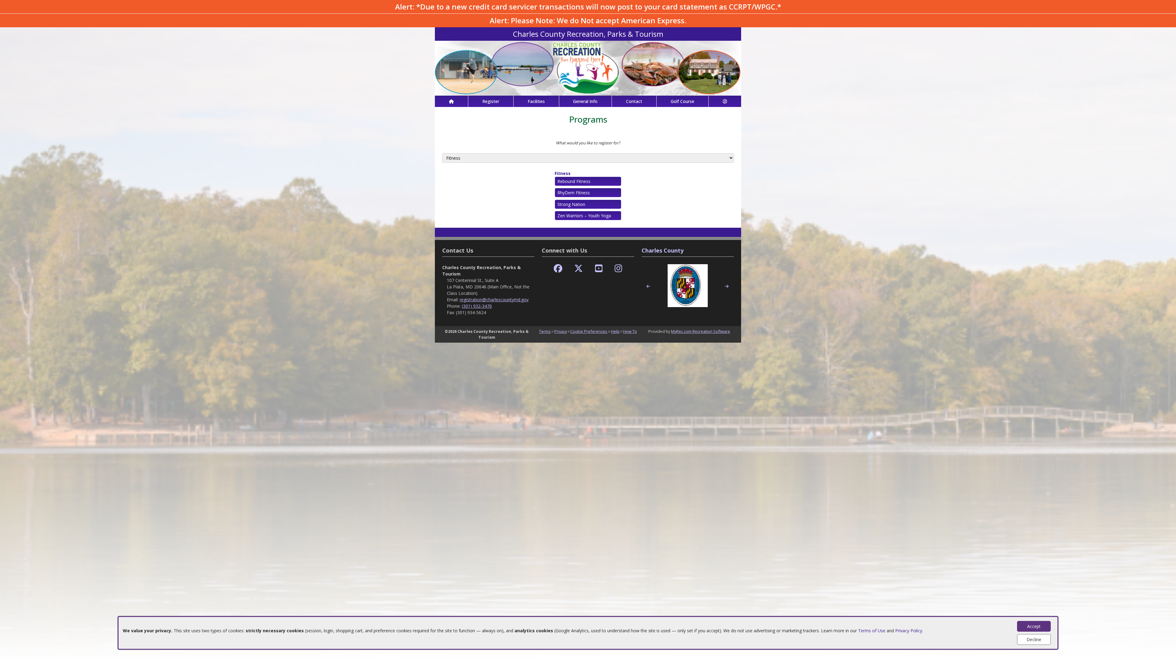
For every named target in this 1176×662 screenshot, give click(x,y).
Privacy (560, 331)
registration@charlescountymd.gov (494, 299)
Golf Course (682, 101)
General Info (585, 101)
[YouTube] (599, 268)
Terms (545, 331)
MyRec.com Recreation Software (700, 331)
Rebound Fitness (573, 181)
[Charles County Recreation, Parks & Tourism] (588, 67)
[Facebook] (558, 268)
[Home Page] (451, 101)
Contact (634, 101)
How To (630, 331)
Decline (1034, 639)
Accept (1034, 626)
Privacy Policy (908, 630)
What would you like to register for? (588, 143)
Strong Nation (571, 204)
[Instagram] (618, 268)
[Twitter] (578, 268)
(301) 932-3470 (477, 306)
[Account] (725, 101)
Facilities (536, 101)
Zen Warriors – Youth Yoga (584, 216)
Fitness (563, 173)
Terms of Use (871, 630)
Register (490, 101)
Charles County (663, 250)
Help (615, 331)
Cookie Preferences (588, 331)
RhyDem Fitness (573, 193)
